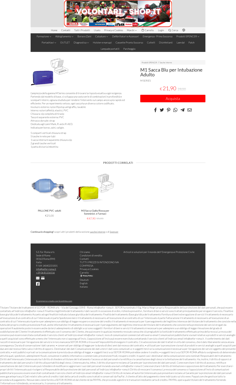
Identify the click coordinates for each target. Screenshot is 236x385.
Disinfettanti (166, 42)
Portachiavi (48, 42)
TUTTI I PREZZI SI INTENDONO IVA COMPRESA (99, 264)
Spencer (114, 231)
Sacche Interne (166, 62)
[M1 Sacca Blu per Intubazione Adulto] (81, 72)
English (84, 283)
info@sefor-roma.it (46, 269)
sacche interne (97, 231)
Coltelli (151, 42)
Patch (191, 42)
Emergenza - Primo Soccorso (157, 36)
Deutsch (84, 279)
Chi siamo (85, 251)
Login (161, 30)
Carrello (149, 30)
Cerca (174, 30)
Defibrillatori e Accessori (125, 36)
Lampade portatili (110, 48)
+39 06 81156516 (45, 272)
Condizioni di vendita (91, 255)
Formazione (43, 36)
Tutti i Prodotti (82, 30)
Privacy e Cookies (113, 30)
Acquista (173, 98)
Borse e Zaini (84, 36)
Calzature (100, 36)
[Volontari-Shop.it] (118, 13)
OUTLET (65, 42)
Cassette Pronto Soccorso (129, 42)
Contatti (65, 30)
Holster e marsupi (102, 42)
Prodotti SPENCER (186, 36)
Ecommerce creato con (54, 301)
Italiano (84, 286)
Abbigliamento (63, 36)
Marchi (131, 30)
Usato (97, 30)
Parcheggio (129, 48)
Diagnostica (80, 42)
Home (54, 30)
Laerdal (181, 42)
